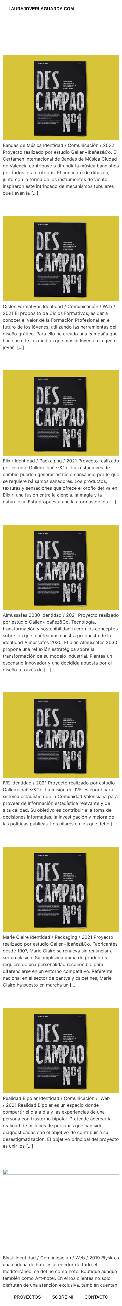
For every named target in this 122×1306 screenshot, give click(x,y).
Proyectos (27, 1297)
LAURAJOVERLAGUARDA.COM (41, 8)
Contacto (96, 1297)
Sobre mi (62, 1297)
